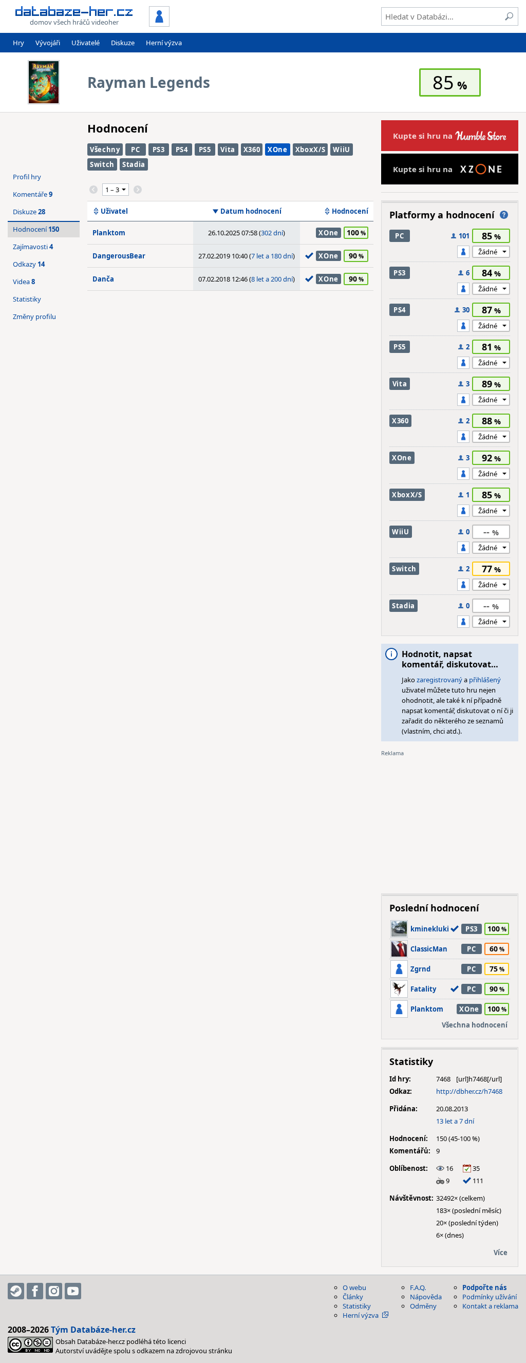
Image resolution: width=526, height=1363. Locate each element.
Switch (102, 164)
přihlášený (485, 679)
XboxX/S (310, 149)
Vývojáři (47, 42)
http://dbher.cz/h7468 (469, 1091)
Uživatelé (85, 42)
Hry (18, 42)
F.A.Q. (418, 1287)
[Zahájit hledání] (509, 16)
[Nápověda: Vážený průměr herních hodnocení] (504, 215)
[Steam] (16, 1291)
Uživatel (114, 211)
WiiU (341, 149)
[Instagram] (54, 1291)
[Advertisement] (449, 821)
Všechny (105, 149)
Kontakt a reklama (490, 1306)
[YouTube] (73, 1291)
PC (135, 149)
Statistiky (27, 299)
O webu (354, 1287)
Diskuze (123, 42)
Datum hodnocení (250, 211)
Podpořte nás (484, 1287)
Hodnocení (350, 211)
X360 (251, 149)
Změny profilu (34, 316)
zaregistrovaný (439, 679)
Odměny (423, 1306)
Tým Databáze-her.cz (93, 1329)
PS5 (205, 149)
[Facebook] (35, 1291)
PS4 (182, 149)
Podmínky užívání (489, 1296)
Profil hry (27, 176)
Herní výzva (164, 42)
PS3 (159, 149)
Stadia (133, 164)
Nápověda (426, 1296)
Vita (227, 149)
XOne (278, 149)
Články (353, 1296)
